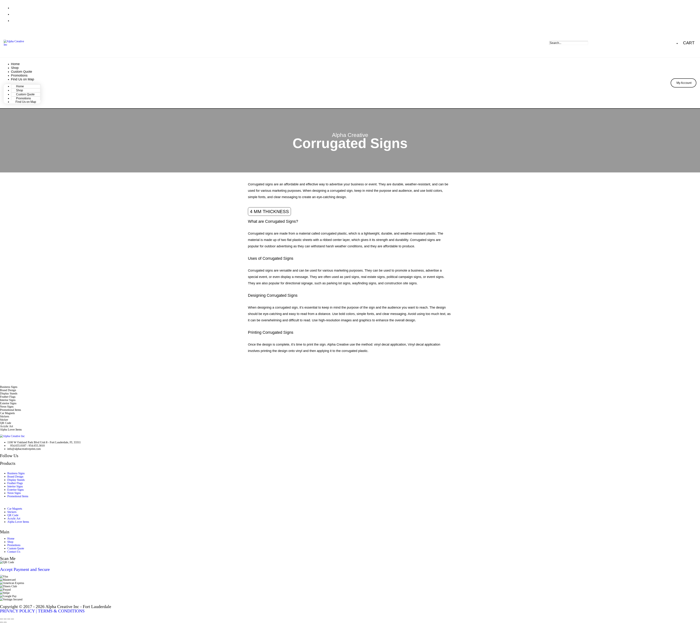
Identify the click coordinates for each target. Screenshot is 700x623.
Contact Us (13, 551)
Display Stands (16, 479)
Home (10, 538)
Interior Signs (15, 486)
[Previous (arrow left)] (1, 622)
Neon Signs (14, 492)
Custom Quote (15, 548)
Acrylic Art (13, 518)
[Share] (8, 619)
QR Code (12, 515)
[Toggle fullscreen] (5, 619)
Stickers (11, 511)
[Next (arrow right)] (5, 622)
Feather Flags (15, 483)
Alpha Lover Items (18, 521)
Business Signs (16, 473)
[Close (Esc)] (12, 619)
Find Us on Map (22, 79)
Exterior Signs (15, 489)
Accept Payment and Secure (25, 569)
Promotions (13, 545)
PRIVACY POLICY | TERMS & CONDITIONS (42, 611)
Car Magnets (14, 508)
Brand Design (15, 476)
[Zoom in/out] (1, 619)
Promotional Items (17, 496)
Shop (10, 541)
